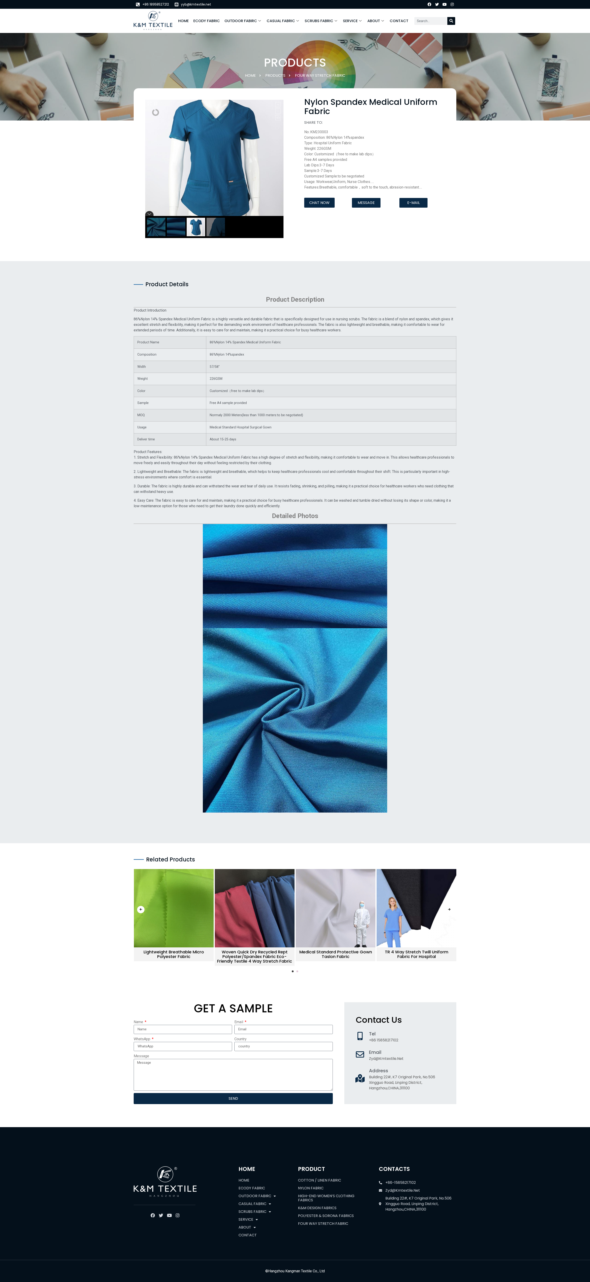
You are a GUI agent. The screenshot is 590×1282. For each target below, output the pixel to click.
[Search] (451, 21)
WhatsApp (142, 1039)
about (373, 21)
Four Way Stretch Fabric (320, 75)
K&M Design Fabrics (317, 1208)
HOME (183, 21)
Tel (372, 1034)
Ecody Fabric (206, 21)
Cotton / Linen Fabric (319, 1180)
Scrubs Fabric (319, 21)
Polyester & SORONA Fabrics (326, 1215)
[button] (319, 203)
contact (399, 21)
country (240, 1039)
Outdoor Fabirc (240, 21)
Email (239, 1022)
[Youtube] (444, 4)
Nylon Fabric (311, 1188)
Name (139, 1022)
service (350, 21)
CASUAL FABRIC (281, 21)
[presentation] (141, 909)
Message (141, 1056)
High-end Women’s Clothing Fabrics (326, 1198)
